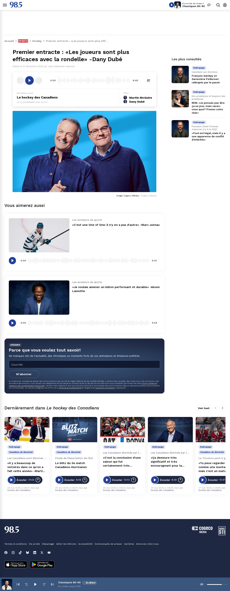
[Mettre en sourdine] (201, 584)
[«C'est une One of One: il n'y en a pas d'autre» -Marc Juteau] (39, 235)
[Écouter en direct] (171, 5)
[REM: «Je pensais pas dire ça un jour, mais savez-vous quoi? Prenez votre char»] (180, 98)
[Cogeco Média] (202, 532)
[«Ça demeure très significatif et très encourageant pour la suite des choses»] (170, 429)
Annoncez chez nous (147, 544)
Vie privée (34, 544)
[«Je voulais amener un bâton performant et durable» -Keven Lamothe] (39, 297)
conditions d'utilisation (105, 388)
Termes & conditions (15, 544)
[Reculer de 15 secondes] (20, 80)
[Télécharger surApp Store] (15, 565)
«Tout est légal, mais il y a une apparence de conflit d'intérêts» (208, 136)
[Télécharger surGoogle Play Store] (42, 565)
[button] (18, 584)
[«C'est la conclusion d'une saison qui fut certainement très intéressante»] (122, 429)
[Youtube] (49, 552)
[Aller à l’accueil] (16, 6)
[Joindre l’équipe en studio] (209, 5)
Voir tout (204, 408)
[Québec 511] (222, 534)
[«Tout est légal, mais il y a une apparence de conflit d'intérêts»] (180, 128)
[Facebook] (5, 552)
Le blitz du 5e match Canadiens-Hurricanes (71, 465)
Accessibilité (85, 544)
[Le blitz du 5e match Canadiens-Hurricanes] (74, 429)
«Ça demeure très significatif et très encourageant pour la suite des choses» (166, 462)
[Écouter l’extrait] (29, 80)
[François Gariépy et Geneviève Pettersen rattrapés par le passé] (180, 74)
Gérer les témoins (66, 544)
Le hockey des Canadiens (37, 97)
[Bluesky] (27, 552)
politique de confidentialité (70, 388)
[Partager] (148, 80)
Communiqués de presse (108, 544)
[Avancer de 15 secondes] (38, 80)
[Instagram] (13, 552)
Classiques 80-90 (193, 6)
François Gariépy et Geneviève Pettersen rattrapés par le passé (206, 79)
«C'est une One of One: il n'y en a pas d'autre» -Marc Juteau (116, 225)
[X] (41, 552)
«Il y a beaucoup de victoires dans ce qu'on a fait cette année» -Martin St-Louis (25, 467)
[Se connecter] (225, 5)
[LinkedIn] (34, 552)
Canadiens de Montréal (21, 452)
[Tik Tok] (20, 552)
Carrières (129, 544)
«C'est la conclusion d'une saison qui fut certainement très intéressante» (122, 462)
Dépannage (48, 544)
